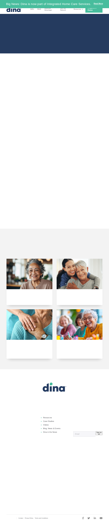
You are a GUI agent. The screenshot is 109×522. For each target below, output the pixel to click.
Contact (21, 518)
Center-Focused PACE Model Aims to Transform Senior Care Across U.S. (78, 347)
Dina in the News (50, 432)
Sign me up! (99, 433)
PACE (39, 9)
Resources (77, 9)
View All (54, 248)
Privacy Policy (29, 518)
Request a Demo (92, 9)
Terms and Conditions (41, 518)
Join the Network (63, 9)
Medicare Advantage (48, 9)
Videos (46, 425)
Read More (98, 4)
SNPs (32, 9)
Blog (10, 301)
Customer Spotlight (54, 42)
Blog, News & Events (51, 428)
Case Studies (48, 421)
